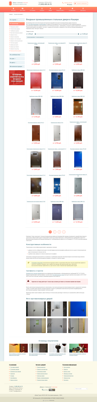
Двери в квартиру (15, 36)
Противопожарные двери (17, 32)
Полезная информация (69, 364)
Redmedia (52, 400)
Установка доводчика (37, 262)
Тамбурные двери (15, 30)
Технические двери (15, 28)
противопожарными (33, 24)
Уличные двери (14, 42)
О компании (12, 364)
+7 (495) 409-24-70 (45, 4)
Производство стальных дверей (33, 273)
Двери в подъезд (15, 48)
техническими (42, 24)
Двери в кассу (14, 34)
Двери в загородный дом (16, 40)
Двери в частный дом (16, 38)
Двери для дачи (14, 44)
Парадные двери (14, 26)
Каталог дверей (41, 364)
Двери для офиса (15, 46)
